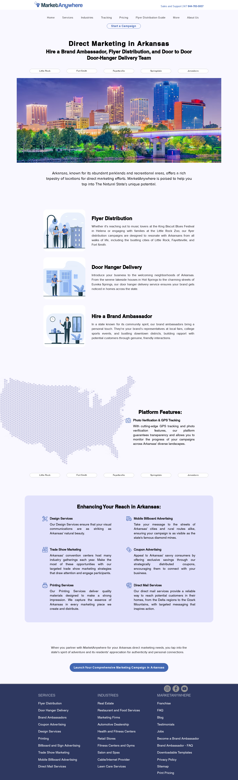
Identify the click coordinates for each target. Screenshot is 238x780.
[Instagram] (167, 688)
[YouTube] (184, 688)
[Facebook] (175, 688)
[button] (67, 17)
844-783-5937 (196, 6)
